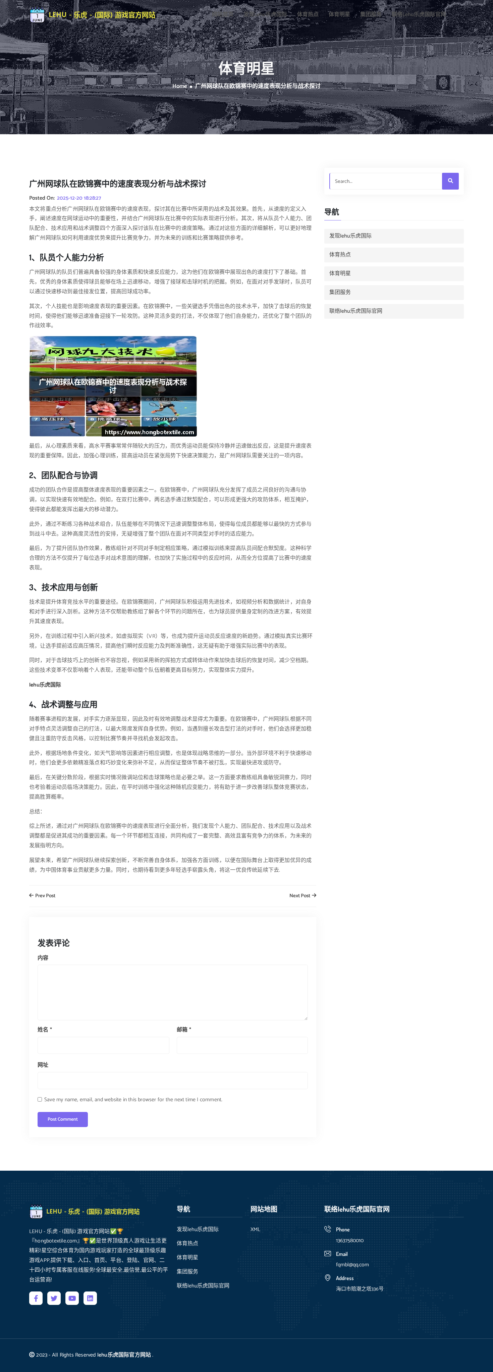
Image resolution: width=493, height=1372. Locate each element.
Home (179, 86)
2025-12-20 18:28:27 (79, 198)
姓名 (45, 1029)
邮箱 (184, 1029)
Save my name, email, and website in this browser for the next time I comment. (133, 1099)
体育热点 (308, 15)
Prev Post (44, 896)
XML (255, 1230)
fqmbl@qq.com (352, 1264)
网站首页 (222, 15)
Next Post (300, 896)
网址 (43, 1065)
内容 (43, 958)
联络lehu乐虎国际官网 (419, 15)
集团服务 (371, 15)
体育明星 (339, 15)
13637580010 (350, 1240)
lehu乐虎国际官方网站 (124, 1355)
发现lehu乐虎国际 (265, 15)
